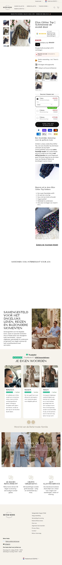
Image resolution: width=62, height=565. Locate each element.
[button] (47, 99)
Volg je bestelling (36, 515)
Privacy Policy (35, 528)
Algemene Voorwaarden (38, 525)
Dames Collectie (19, 6)
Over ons (34, 523)
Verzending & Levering (38, 518)
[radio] (38, 76)
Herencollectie (31, 6)
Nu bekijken (31, 455)
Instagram (7, 544)
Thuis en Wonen (43, 6)
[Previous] (29, 422)
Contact (34, 530)
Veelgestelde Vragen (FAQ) (39, 513)
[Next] (33, 422)
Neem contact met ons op (12, 541)
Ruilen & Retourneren (37, 520)
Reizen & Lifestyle (19, 8)
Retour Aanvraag (36, 533)
